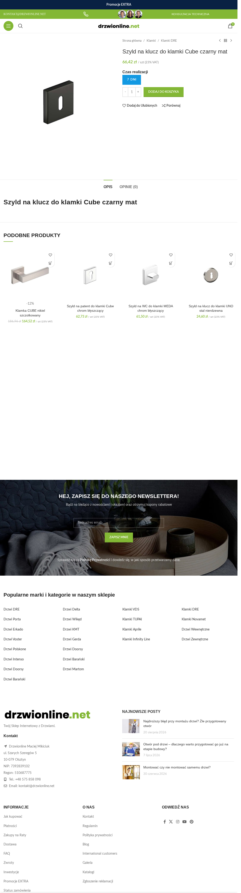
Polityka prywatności (97, 835)
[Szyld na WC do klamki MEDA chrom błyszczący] (150, 275)
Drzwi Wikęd (72, 619)
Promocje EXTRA (16, 881)
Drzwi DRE (12, 609)
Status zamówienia (17, 890)
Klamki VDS (130, 609)
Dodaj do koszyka (163, 91)
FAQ (7, 853)
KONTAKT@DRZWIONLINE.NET (25, 14)
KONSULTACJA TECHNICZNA (190, 14)
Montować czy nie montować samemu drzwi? (177, 767)
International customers (100, 853)
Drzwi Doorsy (14, 669)
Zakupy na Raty (15, 835)
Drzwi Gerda (72, 639)
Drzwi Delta (71, 609)
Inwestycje (11, 872)
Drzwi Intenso (14, 659)
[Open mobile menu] (8, 26)
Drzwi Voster (13, 639)
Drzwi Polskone (15, 649)
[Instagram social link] (177, 821)
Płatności (10, 826)
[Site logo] (119, 26)
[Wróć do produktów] (225, 41)
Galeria (87, 863)
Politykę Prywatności (95, 560)
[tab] (108, 186)
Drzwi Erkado (13, 629)
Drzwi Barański (14, 679)
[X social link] (171, 821)
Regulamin (90, 826)
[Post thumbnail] (131, 727)
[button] (50, 263)
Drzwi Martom (73, 669)
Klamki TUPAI (132, 619)
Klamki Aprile (131, 629)
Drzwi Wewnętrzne (195, 629)
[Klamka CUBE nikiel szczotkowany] (30, 275)
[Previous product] (220, 41)
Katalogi (88, 872)
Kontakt (88, 816)
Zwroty (9, 863)
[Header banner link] (118, 4)
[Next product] (231, 41)
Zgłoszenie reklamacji (98, 881)
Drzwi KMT (71, 629)
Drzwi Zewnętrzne (195, 639)
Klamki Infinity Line (136, 639)
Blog (86, 844)
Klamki (151, 40)
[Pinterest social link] (191, 821)
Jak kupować (13, 816)
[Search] (20, 26)
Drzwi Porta (12, 619)
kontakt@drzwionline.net (36, 786)
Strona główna (131, 40)
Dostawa (10, 844)
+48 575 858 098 (28, 779)
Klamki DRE (169, 40)
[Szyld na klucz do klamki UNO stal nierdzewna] (210, 275)
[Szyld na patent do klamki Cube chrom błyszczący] (90, 275)
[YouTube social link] (184, 821)
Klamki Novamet (194, 619)
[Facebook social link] (165, 821)
